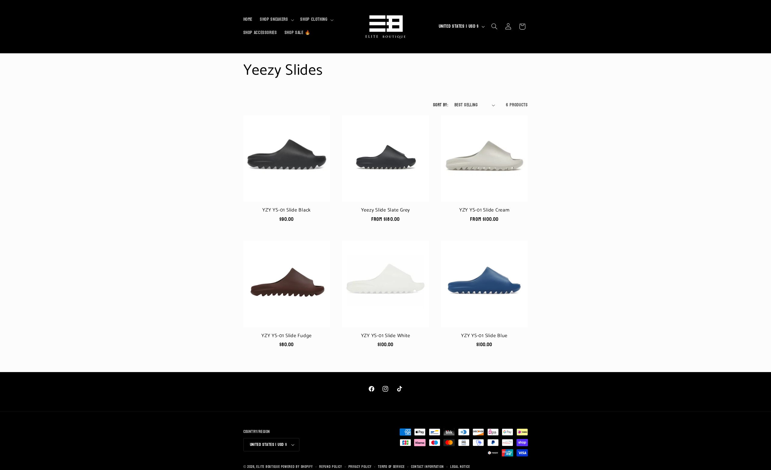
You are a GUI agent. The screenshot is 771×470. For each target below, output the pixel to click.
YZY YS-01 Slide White (385, 336)
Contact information (427, 467)
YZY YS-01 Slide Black (286, 210)
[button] (276, 20)
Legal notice (460, 467)
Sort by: (440, 105)
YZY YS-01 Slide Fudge (286, 336)
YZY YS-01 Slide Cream (484, 210)
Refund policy (330, 467)
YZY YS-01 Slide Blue (484, 336)
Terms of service (391, 467)
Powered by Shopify (297, 467)
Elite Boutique (268, 467)
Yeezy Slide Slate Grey (385, 210)
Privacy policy (359, 467)
